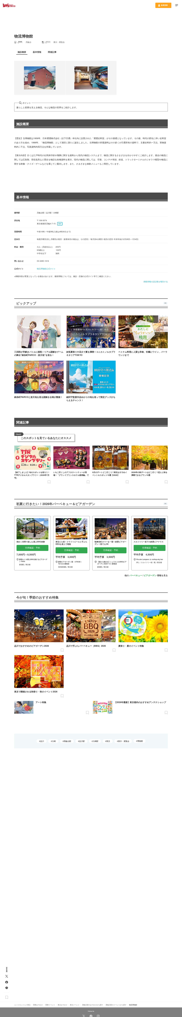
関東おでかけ (38, 1005)
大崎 (54, 741)
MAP (59, 224)
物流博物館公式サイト (46, 268)
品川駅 (82, 741)
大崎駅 (95, 741)
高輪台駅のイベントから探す (116, 1005)
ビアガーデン (150, 575)
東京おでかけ (62, 1005)
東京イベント (75, 1005)
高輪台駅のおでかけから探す (92, 1005)
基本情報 (22, 197)
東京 (108, 741)
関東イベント (50, 1005)
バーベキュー (135, 575)
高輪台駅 (67, 741)
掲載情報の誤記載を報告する (155, 281)
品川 (42, 741)
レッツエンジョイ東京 (23, 1005)
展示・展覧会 (123, 741)
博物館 (140, 741)
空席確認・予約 (32, 548)
